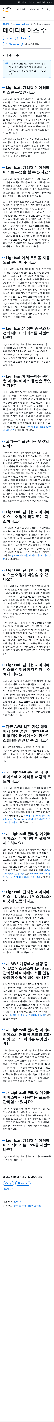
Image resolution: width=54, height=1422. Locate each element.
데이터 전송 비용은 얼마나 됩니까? (28, 1015)
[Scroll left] (14, 9)
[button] (11, 55)
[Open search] (48, 9)
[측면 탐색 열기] (4, 17)
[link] (42, 23)
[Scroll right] (42, 9)
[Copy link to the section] (3, 87)
